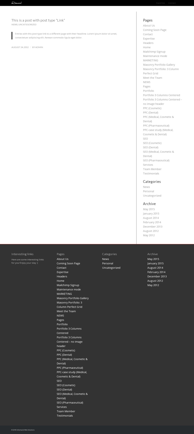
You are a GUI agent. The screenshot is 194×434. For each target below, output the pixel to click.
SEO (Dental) (150, 147)
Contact (148, 34)
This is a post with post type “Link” (38, 20)
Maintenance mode (155, 56)
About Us (149, 25)
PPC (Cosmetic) (152, 108)
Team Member (152, 169)
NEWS (146, 82)
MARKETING (150, 60)
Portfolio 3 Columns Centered (161, 95)
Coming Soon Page (154, 30)
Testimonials (151, 173)
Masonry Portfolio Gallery (159, 64)
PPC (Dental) (150, 112)
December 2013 (152, 226)
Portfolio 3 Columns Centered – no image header (69, 342)
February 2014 (152, 222)
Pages (146, 86)
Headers (148, 43)
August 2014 (151, 218)
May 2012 (149, 235)
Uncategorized (27, 24)
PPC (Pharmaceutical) (156, 125)
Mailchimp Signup (154, 51)
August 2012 (151, 231)
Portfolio (148, 91)
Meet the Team (152, 77)
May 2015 (149, 209)
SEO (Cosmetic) (152, 143)
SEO (145, 138)
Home (147, 47)
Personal (148, 191)
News (14, 24)
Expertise (149, 38)
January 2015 (151, 213)
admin (39, 47)
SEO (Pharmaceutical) (156, 160)
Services (148, 165)
